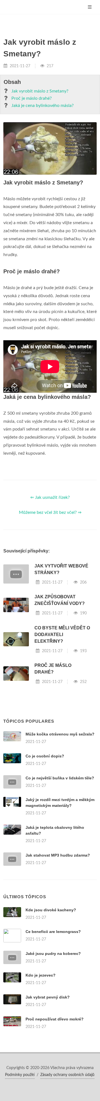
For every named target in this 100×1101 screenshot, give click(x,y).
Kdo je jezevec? (41, 975)
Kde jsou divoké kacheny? (51, 910)
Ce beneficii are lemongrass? (53, 931)
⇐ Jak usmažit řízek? (50, 497)
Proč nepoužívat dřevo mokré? (55, 1019)
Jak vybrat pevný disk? (48, 997)
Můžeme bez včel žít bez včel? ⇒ (50, 512)
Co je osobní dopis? (45, 756)
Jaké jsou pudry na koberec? (53, 953)
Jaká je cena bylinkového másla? (42, 105)
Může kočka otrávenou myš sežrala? (60, 734)
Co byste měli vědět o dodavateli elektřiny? (62, 634)
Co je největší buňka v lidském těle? (60, 778)
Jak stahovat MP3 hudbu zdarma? (58, 855)
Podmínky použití (20, 1075)
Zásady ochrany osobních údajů (67, 1075)
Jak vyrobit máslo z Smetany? (39, 91)
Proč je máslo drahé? (31, 98)
